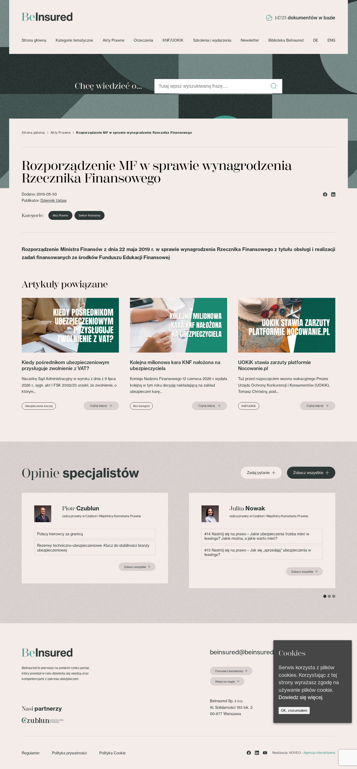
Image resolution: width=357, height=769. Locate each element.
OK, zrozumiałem (294, 710)
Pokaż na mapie (225, 681)
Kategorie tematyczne (74, 40)
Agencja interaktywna (319, 753)
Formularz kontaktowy (229, 671)
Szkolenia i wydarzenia (212, 40)
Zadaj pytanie (258, 473)
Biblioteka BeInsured (285, 40)
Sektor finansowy (89, 215)
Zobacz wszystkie (308, 473)
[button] (273, 86)
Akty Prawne (113, 40)
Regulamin (30, 753)
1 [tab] (324, 596)
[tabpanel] (95, 538)
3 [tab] (333, 596)
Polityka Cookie (112, 753)
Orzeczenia (143, 40)
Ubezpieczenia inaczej (39, 406)
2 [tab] (329, 596)
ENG (331, 40)
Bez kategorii (141, 406)
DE (315, 40)
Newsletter (250, 40)
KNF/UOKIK (173, 40)
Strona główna (34, 40)
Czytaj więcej (98, 405)
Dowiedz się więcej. (301, 697)
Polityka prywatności (69, 753)
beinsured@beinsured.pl (245, 652)
